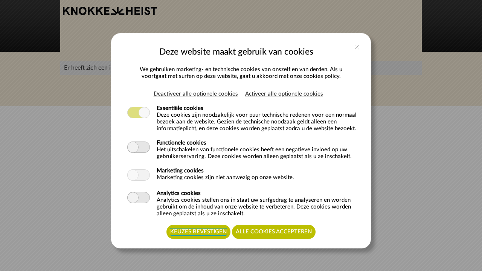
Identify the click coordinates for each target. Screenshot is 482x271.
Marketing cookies (180, 171)
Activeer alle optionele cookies (284, 94)
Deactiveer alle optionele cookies (196, 94)
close (357, 47)
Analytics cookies (179, 193)
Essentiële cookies (180, 108)
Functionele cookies (181, 143)
